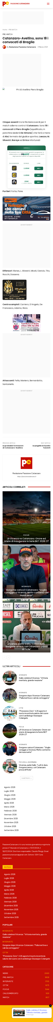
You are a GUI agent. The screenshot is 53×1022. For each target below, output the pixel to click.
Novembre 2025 (11, 822)
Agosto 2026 (9, 787)
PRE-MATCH (13, 30)
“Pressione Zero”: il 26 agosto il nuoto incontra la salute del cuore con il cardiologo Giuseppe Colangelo (33, 714)
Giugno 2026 (9, 795)
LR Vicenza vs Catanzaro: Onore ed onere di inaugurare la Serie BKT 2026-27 (26, 540)
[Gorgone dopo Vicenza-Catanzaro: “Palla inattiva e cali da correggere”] (10, 695)
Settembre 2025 (11, 830)
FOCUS (26, 535)
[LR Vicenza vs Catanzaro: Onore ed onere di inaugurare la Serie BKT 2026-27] (26, 518)
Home (5, 30)
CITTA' (21, 708)
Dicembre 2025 (11, 818)
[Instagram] (23, 1016)
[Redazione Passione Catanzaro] (5, 47)
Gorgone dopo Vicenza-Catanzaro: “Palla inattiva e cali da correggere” (34, 696)
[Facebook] (18, 1016)
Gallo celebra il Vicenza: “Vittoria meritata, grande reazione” (33, 679)
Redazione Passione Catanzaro (22, 47)
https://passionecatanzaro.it (26, 476)
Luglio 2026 (9, 791)
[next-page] (8, 657)
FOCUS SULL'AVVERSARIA (26, 640)
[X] (35, 1016)
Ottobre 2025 (10, 826)
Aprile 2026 (9, 803)
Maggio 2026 (10, 799)
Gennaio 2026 (10, 814)
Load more (26, 778)
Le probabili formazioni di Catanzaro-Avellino (13, 446)
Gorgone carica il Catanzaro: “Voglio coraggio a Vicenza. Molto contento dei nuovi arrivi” (26, 592)
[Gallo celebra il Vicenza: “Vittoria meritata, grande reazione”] (10, 678)
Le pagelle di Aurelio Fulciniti (41, 446)
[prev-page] (4, 657)
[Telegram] (29, 1016)
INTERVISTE (26, 586)
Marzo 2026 (9, 807)
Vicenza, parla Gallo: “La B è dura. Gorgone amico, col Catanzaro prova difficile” (27, 646)
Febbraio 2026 (10, 810)
